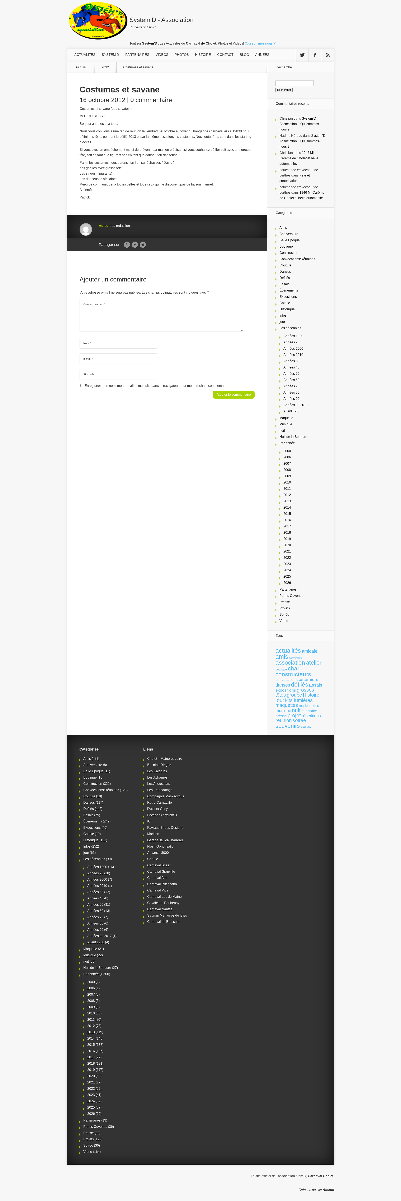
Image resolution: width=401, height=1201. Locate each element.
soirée (299, 720)
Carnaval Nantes (159, 909)
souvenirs (287, 726)
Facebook (135, 245)
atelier (313, 662)
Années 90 (291, 398)
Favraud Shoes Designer (165, 827)
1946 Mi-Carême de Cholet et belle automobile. (298, 158)
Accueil (81, 67)
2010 (287, 482)
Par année (287, 443)
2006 (287, 457)
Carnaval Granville (161, 871)
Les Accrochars (158, 783)
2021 (287, 551)
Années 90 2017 (295, 405)
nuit (282, 430)
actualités (288, 650)
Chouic (152, 859)
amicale (309, 651)
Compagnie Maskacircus (165, 796)
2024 (287, 570)
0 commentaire (151, 99)
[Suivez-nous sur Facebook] (315, 55)
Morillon (153, 834)
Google (127, 245)
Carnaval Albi (157, 878)
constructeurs (293, 674)
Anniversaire (288, 234)
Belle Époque (289, 240)
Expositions (288, 296)
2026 (287, 583)
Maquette (286, 418)
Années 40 (291, 367)
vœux (306, 726)
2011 (287, 488)
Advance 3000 (158, 852)
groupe (294, 695)
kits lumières (299, 700)
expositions (285, 690)
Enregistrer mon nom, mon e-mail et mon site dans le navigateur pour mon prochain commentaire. (156, 386)
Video (283, 621)
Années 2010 (293, 355)
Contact (225, 54)
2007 (287, 463)
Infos (283, 315)
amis (281, 656)
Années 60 (291, 380)
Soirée (284, 614)
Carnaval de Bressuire (163, 921)
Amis (283, 227)
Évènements (288, 290)
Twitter (143, 245)
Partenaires (288, 589)
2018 (287, 532)
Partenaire (309, 711)
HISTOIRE (203, 54)
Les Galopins (157, 771)
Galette (284, 303)
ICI (149, 821)
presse (281, 716)
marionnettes (309, 705)
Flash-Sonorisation (161, 846)
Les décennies (290, 328)
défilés (299, 684)
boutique (281, 669)
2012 (105, 67)
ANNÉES (262, 54)
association (290, 662)
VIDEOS (162, 54)
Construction (288, 253)
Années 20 (291, 342)
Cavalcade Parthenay (163, 903)
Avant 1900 (291, 411)
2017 (287, 526)
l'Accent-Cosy (157, 809)
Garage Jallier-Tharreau (165, 840)
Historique (287, 309)
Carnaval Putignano (162, 884)
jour (282, 322)
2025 (287, 576)
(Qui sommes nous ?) (260, 43)
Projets (284, 608)
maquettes (286, 705)
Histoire (311, 695)
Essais (284, 284)
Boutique (286, 246)
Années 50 (291, 373)
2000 (287, 451)
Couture (285, 265)
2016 (287, 520)
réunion (283, 720)
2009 (287, 476)
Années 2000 (293, 348)
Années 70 (291, 386)
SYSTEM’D (110, 54)
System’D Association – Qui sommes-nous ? (299, 124)
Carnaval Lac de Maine (164, 896)
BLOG (244, 54)
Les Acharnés (157, 777)
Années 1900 (293, 336)
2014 (287, 507)
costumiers (307, 679)
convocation (285, 680)
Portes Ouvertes (291, 595)
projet (294, 715)
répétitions (311, 716)
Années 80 (291, 392)
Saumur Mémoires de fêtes (167, 915)
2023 (287, 564)
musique (283, 710)
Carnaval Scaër (158, 865)
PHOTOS (182, 54)
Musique (285, 424)
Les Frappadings (159, 790)
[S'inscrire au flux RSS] (327, 55)
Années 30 (291, 361)
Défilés (284, 278)
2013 (287, 501)
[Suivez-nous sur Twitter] (302, 55)
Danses (285, 271)
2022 (287, 557)
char (293, 668)
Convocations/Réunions (297, 259)
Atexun (328, 1190)
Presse (284, 602)
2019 (287, 539)
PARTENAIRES (137, 54)
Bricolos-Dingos (159, 765)
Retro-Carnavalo (159, 802)
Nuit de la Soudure (293, 437)
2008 (287, 470)
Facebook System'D (162, 815)
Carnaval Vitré (158, 890)
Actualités (84, 54)
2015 (287, 513)
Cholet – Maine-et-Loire (164, 758)
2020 (287, 545)
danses (282, 685)
